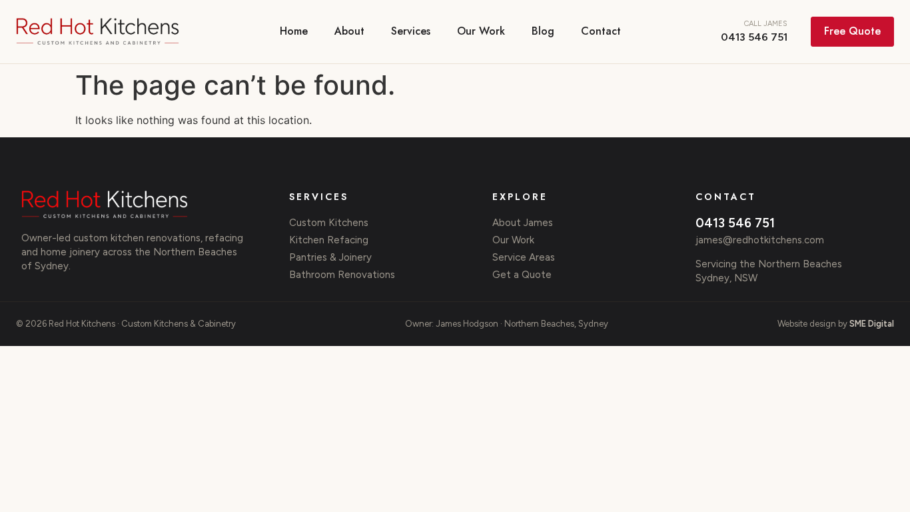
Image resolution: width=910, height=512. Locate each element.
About (349, 31)
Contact (601, 31)
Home (294, 31)
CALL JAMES (754, 31)
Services (410, 31)
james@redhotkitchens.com (759, 240)
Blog (543, 31)
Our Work (481, 31)
